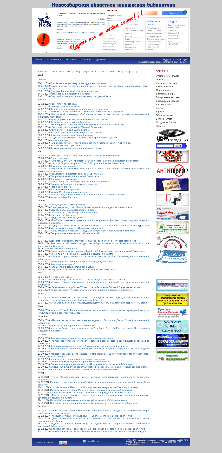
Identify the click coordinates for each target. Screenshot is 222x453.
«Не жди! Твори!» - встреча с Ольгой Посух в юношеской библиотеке (87, 163)
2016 (90, 71)
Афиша (160, 111)
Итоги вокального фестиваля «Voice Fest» (72, 325)
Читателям (71, 59)
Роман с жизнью (59, 158)
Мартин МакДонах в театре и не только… (72, 192)
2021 (126, 71)
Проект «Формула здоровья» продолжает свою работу (79, 361)
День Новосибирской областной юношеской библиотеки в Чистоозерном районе (93, 240)
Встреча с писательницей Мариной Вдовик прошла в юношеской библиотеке (91, 390)
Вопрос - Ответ (164, 118)
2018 (104, 71)
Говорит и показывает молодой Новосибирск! (74, 233)
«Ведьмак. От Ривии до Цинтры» (67, 217)
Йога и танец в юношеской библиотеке (71, 93)
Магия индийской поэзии (63, 197)
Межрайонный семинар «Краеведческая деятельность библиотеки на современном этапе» (99, 302)
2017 (97, 71)
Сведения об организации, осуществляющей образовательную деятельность (162, 60)
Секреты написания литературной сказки (72, 210)
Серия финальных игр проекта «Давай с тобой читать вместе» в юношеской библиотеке (97, 251)
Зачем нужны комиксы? (62, 264)
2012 (61, 71)
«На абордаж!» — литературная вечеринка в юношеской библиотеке (87, 124)
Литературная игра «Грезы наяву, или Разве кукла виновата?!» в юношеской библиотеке (97, 428)
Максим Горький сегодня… (64, 248)
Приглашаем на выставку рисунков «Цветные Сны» (77, 173)
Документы (101, 59)
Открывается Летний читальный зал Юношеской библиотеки (82, 269)
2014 (75, 71)
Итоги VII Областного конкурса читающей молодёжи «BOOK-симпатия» (88, 400)
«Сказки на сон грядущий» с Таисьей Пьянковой (76, 127)
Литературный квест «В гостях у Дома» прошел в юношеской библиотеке (89, 346)
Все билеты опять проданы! (65, 189)
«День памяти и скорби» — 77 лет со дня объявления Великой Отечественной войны (96, 287)
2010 (47, 71)
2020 (118, 71)
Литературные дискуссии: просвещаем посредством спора (81, 338)
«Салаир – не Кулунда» (63, 215)
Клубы (159, 108)
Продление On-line (166, 122)
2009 (40, 71)
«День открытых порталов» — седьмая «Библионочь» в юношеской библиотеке (92, 230)
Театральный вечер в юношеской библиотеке (74, 176)
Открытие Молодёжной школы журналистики (74, 91)
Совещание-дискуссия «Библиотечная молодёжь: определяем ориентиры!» (91, 207)
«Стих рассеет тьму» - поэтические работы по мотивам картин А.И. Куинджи (91, 143)
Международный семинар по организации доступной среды (82, 261)
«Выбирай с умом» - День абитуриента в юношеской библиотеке (85, 155)
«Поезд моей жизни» (61, 277)
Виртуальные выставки (168, 97)
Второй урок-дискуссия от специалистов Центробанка (79, 109)
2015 (83, 71)
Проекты (160, 126)
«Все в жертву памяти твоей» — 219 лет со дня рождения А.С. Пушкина (88, 279)
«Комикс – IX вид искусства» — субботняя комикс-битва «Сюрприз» (86, 111)
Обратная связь (164, 115)
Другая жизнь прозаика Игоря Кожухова (71, 135)
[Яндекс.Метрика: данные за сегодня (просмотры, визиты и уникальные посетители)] (91, 441)
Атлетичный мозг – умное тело (66, 145)
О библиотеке (54, 59)
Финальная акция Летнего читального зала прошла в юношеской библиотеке (91, 290)
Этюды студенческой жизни (65, 106)
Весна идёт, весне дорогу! (64, 166)
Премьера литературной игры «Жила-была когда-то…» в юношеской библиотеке (93, 403)
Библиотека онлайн (166, 83)
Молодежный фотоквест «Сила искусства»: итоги (76, 228)
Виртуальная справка (167, 101)
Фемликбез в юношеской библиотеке (70, 122)
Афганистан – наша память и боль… (70, 129)
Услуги (159, 79)
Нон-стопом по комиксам (63, 103)
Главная (38, 59)
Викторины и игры (165, 93)
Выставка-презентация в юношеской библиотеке (76, 132)
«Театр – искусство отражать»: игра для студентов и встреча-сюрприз (87, 194)
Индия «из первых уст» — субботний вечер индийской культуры (84, 137)
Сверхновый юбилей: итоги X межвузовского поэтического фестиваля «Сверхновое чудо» (98, 431)
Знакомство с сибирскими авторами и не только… (77, 148)
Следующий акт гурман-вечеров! (67, 204)
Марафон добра (59, 140)
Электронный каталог (167, 75)
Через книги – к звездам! (63, 179)
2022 (133, 71)
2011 (54, 71)
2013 (68, 71)
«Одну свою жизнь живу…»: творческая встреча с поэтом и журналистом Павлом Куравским (99, 225)
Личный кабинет (164, 104)
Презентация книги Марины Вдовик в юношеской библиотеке (83, 253)
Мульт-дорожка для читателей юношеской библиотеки (79, 119)
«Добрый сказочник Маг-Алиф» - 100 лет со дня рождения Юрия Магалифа (90, 392)
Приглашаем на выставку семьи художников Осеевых (79, 83)
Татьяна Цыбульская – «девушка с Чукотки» (73, 184)
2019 (111, 71)
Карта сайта (49, 443)
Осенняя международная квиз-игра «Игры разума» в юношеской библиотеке (91, 364)
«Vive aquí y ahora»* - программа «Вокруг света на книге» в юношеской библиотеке (95, 160)
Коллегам (86, 59)
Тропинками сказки (60, 186)
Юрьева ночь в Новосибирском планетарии (73, 212)
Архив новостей (164, 86)
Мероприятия (163, 90)
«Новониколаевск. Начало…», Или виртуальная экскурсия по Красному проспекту (94, 387)
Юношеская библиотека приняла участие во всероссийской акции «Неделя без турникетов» (99, 366)
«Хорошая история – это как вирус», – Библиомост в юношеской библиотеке (91, 415)
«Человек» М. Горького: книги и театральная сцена (77, 359)
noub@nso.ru (137, 444)
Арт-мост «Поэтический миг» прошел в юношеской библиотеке (84, 369)
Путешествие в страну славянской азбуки (72, 266)
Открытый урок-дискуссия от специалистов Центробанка (80, 96)
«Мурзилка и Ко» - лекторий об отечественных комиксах (80, 181)
